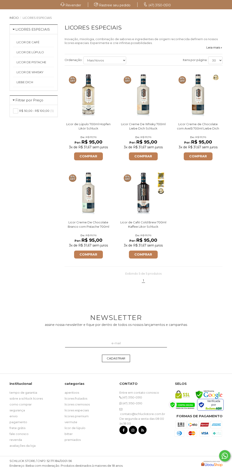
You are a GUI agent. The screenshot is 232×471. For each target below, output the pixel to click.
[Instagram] (133, 431)
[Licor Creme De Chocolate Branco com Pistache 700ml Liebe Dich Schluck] (88, 192)
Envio (14, 416)
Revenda (16, 440)
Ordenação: (73, 60)
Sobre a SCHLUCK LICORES (26, 398)
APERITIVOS (72, 392)
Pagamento (18, 422)
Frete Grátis (17, 428)
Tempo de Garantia (23, 392)
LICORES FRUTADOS (76, 398)
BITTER (69, 434)
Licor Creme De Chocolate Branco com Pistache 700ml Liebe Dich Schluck (88, 226)
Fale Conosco (19, 434)
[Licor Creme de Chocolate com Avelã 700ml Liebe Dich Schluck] (198, 94)
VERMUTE (71, 422)
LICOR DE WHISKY (30, 72)
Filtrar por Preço (29, 100)
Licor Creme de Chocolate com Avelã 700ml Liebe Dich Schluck (198, 128)
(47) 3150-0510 (132, 397)
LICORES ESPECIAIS (32, 29)
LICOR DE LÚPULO (30, 52)
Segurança (17, 410)
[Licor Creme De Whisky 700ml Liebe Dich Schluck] (143, 94)
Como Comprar (21, 404)
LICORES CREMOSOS (77, 404)
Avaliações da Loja (23, 445)
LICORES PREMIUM (77, 416)
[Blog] (142, 431)
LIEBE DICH (25, 82)
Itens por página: (195, 60)
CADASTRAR (116, 358)
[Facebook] (123, 431)
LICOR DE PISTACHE (31, 62)
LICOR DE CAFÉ (28, 42)
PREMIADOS (73, 440)
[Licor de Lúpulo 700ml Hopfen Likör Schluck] (88, 94)
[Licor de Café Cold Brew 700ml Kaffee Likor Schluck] (143, 192)
